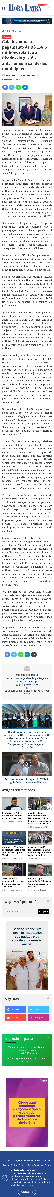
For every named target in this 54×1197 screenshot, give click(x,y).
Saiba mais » (27, 1185)
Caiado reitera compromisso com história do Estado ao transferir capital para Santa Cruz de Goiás (39, 818)
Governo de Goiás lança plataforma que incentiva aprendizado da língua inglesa (39, 851)
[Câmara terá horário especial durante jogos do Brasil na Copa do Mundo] (14, 838)
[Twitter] (12, 87)
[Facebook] (5, 87)
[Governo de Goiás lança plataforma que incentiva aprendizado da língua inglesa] (40, 838)
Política (17, 31)
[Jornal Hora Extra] (27, 7)
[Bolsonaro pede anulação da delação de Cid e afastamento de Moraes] (40, 869)
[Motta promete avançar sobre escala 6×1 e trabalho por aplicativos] (14, 869)
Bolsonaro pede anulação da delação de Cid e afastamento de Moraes (40, 882)
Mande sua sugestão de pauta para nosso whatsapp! (27, 681)
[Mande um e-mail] (14, 75)
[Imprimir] (34, 654)
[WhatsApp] (18, 87)
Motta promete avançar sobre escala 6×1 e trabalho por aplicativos (13, 882)
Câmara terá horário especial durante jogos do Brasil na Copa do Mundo (13, 851)
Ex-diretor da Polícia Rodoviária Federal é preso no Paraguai (12, 816)
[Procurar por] (50, 9)
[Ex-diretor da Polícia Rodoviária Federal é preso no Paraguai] (14, 803)
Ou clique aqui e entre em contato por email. (28, 692)
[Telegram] (25, 87)
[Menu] (3, 9)
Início (7, 31)
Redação (9, 75)
